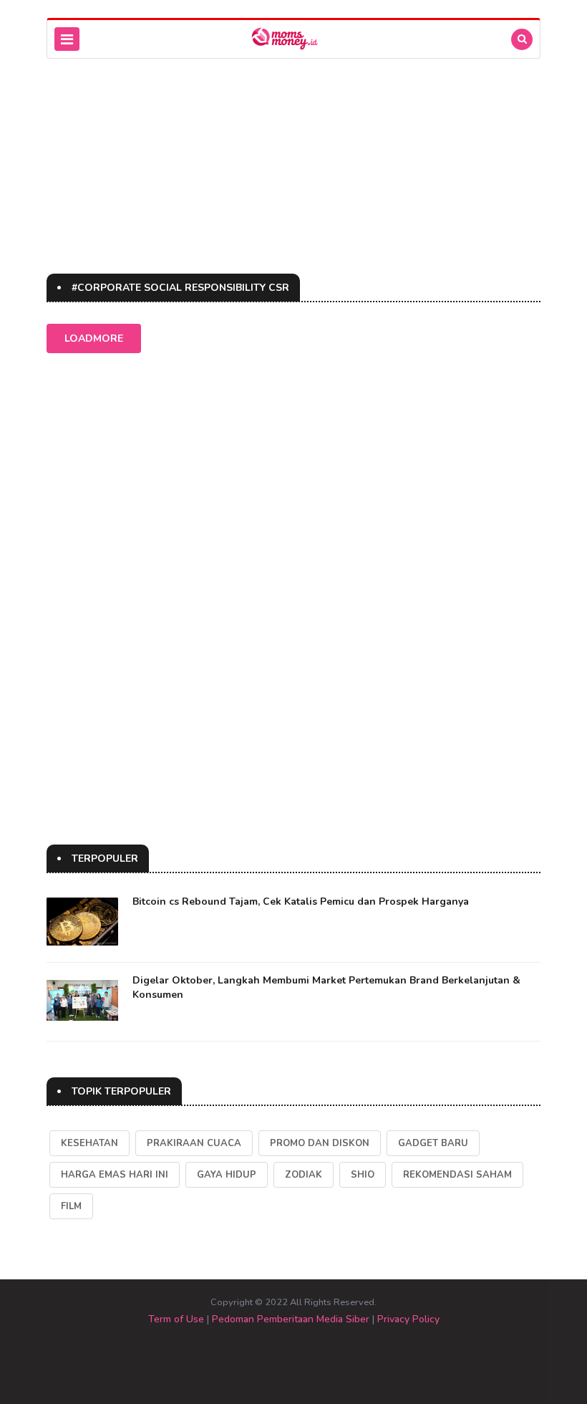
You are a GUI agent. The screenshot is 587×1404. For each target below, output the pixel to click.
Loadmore (93, 338)
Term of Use (176, 1319)
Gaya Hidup (226, 1174)
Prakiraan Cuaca (194, 1143)
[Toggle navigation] (66, 39)
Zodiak (303, 1174)
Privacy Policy (408, 1319)
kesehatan (89, 1143)
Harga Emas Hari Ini (114, 1174)
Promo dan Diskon (319, 1143)
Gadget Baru (433, 1143)
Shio (362, 1174)
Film (71, 1206)
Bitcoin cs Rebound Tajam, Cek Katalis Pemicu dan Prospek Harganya (300, 901)
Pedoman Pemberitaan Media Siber (290, 1319)
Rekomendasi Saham (457, 1174)
